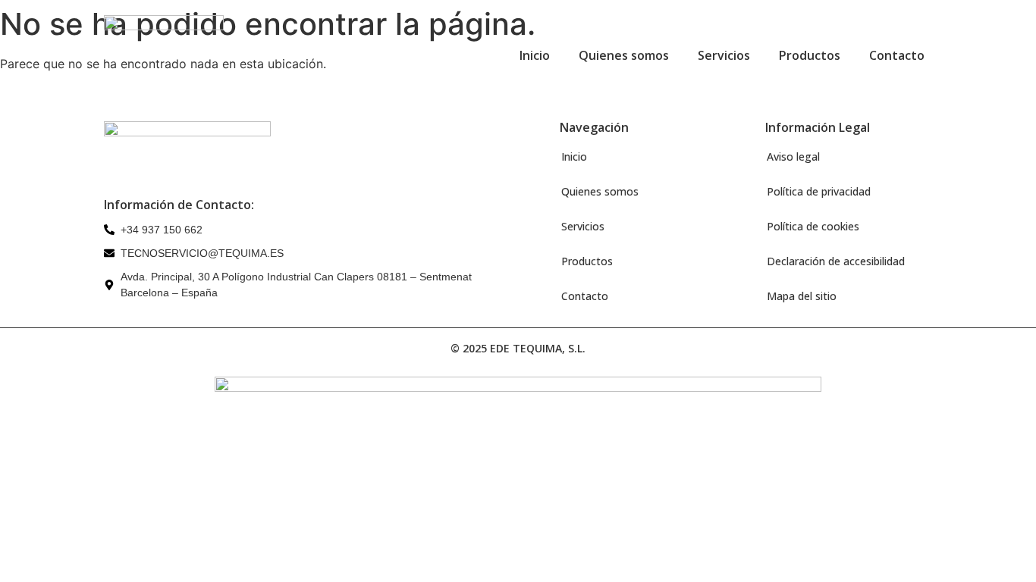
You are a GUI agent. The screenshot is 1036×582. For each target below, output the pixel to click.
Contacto (897, 55)
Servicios (724, 55)
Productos (809, 55)
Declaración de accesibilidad (836, 261)
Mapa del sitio (802, 296)
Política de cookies (813, 226)
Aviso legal (793, 156)
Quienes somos (624, 55)
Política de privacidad (819, 191)
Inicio (535, 55)
